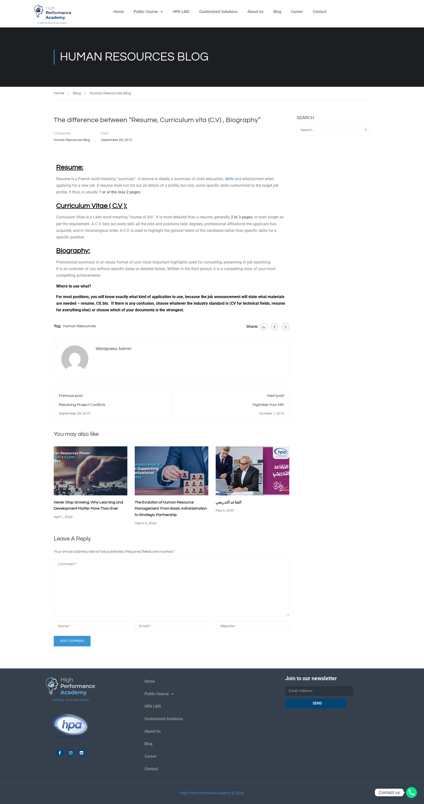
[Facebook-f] (60, 753)
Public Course (146, 11)
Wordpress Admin (113, 348)
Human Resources (79, 326)
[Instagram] (71, 753)
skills (229, 178)
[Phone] (411, 792)
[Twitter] (285, 326)
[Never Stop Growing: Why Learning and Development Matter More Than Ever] (90, 471)
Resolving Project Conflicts (82, 405)
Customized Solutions (218, 11)
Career (297, 11)
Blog (277, 11)
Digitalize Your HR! (268, 405)
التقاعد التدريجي (228, 502)
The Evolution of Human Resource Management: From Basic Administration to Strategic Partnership (171, 508)
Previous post (71, 396)
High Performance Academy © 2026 (212, 793)
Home (118, 11)
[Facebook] (274, 326)
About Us (255, 11)
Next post (275, 396)
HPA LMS (181, 11)
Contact (319, 11)
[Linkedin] (81, 753)
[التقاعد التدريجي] (252, 471)
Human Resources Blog (110, 93)
